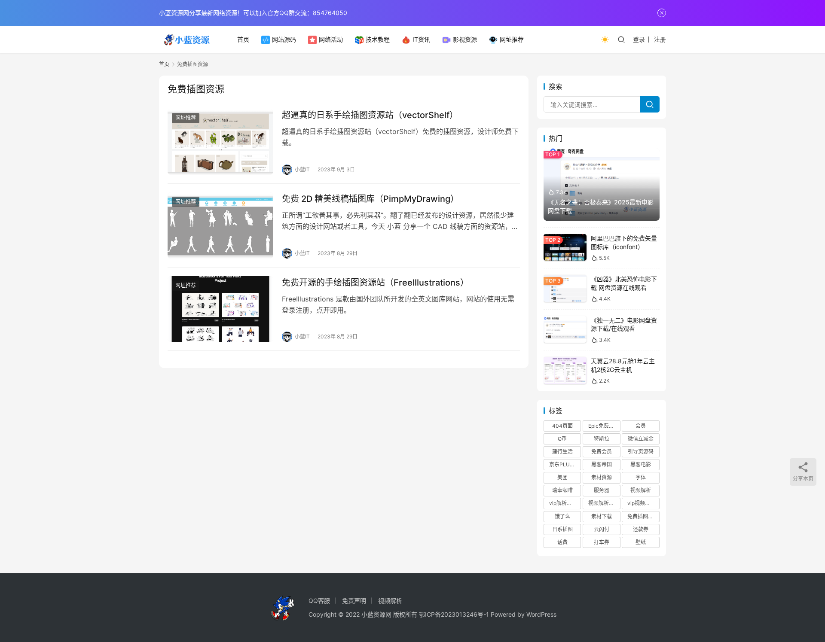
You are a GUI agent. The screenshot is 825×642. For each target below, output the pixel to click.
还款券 (640, 529)
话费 (562, 542)
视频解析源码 (603, 503)
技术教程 (378, 39)
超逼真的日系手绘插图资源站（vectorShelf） (370, 115)
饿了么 (562, 516)
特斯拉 (601, 438)
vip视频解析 (641, 503)
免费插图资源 (642, 516)
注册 (660, 39)
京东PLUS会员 (565, 464)
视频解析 (640, 490)
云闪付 (601, 529)
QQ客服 (319, 600)
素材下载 (601, 516)
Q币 (562, 438)
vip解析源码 (563, 503)
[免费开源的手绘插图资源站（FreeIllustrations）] (220, 309)
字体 (641, 477)
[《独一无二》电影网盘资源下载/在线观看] (565, 329)
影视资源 (465, 39)
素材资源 (601, 477)
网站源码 (284, 39)
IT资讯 (421, 39)
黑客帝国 (601, 464)
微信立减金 (641, 438)
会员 (641, 426)
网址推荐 (512, 39)
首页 (243, 39)
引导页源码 (641, 451)
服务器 (601, 490)
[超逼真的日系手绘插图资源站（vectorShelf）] (220, 142)
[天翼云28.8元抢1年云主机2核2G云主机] (565, 370)
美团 (562, 477)
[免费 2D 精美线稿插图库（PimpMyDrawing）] (220, 225)
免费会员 (601, 451)
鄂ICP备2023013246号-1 (454, 614)
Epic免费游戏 (603, 426)
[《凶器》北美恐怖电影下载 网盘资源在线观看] (565, 288)
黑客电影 (640, 464)
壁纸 (641, 542)
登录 (639, 39)
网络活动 (331, 39)
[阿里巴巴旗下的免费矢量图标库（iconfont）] (565, 247)
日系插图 (562, 529)
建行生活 (562, 451)
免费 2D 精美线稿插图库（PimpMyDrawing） (370, 199)
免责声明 (354, 600)
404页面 (562, 426)
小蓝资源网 (376, 614)
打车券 (601, 542)
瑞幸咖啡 (562, 490)
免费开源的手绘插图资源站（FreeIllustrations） (375, 282)
